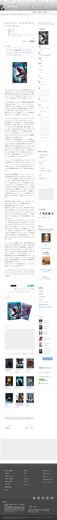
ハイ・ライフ (42, 165)
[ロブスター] (41, 333)
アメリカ (13, 31)
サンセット (46, 321)
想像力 (25, 41)
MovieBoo (12, 7)
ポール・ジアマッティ (44, 135)
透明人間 (41, 162)
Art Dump (41, 291)
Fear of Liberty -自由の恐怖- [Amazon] (46, 270)
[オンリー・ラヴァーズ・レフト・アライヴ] (41, 351)
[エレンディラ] (41, 345)
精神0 (40, 175)
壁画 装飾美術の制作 (43, 304)
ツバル (40, 173)
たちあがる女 (42, 168)
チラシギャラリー (27, 484)
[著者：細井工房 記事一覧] (43, 213)
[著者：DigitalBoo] (46, 213)
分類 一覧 (7, 484)
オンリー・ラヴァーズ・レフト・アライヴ (47, 351)
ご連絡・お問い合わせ (47, 479)
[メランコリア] (41, 328)
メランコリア (47, 327)
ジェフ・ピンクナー (44, 95)
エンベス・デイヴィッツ (45, 130)
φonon (40, 299)
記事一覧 (34, 12)
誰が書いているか (46, 217)
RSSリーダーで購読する (44, 372)
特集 (25, 473)
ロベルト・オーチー (44, 92)
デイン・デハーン (44, 125)
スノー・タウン (47, 338)
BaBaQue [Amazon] (46, 248)
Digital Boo (41, 294)
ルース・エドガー (43, 160)
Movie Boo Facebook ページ (45, 376)
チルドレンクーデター (44, 301)
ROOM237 (41, 157)
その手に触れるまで (43, 155)
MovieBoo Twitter (44, 383)
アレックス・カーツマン (45, 90)
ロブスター (46, 333)
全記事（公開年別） (9, 478)
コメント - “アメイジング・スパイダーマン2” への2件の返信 (18, 418)
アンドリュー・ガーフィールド (18, 34)
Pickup (6, 489)
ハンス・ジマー (43, 101)
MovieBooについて (46, 12)
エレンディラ (47, 344)
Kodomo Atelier (42, 296)
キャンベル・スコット (44, 128)
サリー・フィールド (44, 137)
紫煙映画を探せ (8, 487)
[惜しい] (33, 38)
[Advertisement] (20, 339)
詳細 (46, 244)
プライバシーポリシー (47, 482)
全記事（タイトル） (9, 476)
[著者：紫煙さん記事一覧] (49, 213)
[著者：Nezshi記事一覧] (40, 213)
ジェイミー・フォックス (16, 36)
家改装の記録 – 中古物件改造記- (45, 307)
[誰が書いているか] (52, 213)
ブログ (25, 476)
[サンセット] (41, 322)
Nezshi (32, 289)
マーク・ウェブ (15, 32)
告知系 (25, 481)
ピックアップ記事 (47, 358)
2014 (13, 29)
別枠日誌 (39, 12)
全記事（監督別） (9, 481)
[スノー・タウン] (41, 339)
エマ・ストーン (28, 34)
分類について (46, 476)
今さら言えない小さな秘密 (45, 170)
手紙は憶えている (43, 178)
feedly (45, 380)
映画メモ (26, 478)
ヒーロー (32, 41)
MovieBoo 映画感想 (8, 470)
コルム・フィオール (44, 132)
